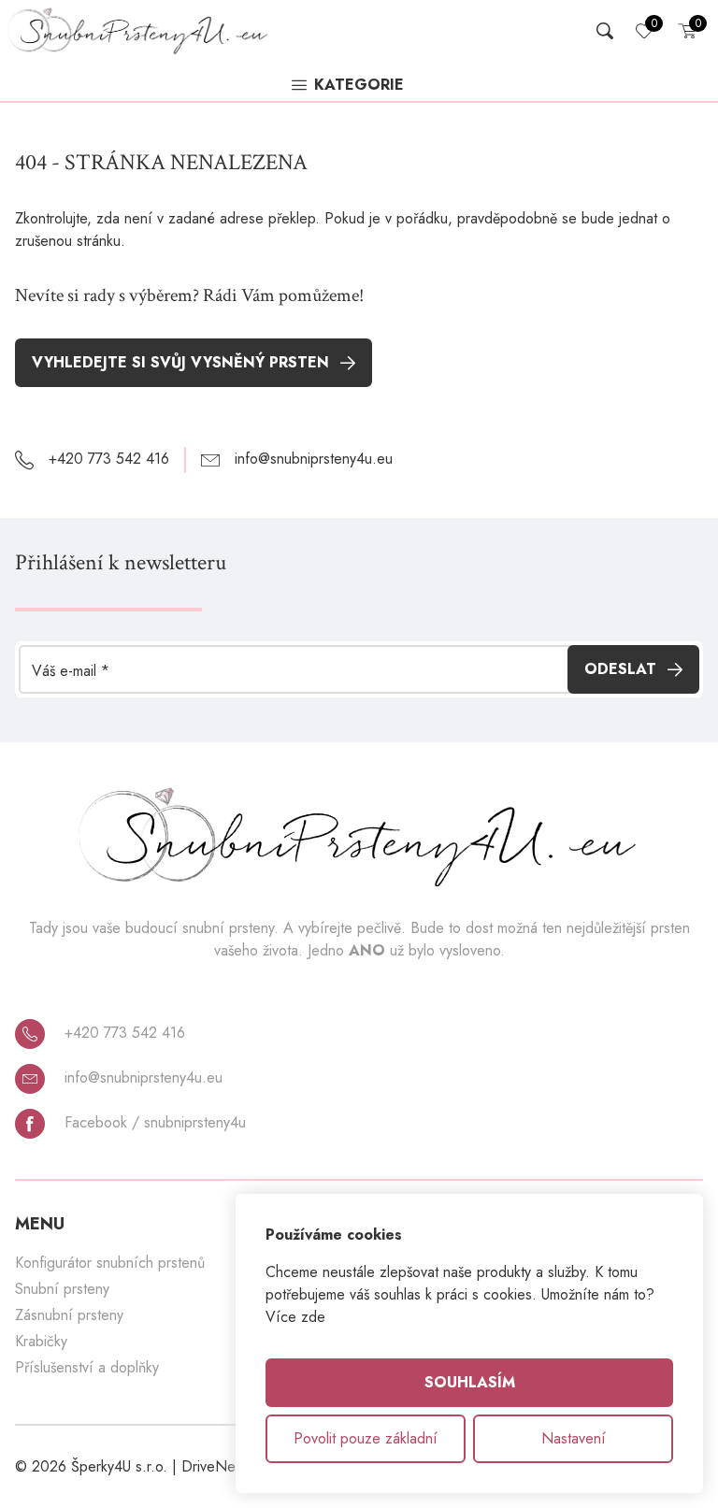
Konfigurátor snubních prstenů (110, 1262)
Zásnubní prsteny (69, 1315)
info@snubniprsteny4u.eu (141, 1077)
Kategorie (359, 86)
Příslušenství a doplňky (87, 1367)
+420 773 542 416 (122, 1032)
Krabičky (41, 1341)
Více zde (295, 1317)
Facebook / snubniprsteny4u (153, 1122)
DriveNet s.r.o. (228, 1466)
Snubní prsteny (62, 1289)
